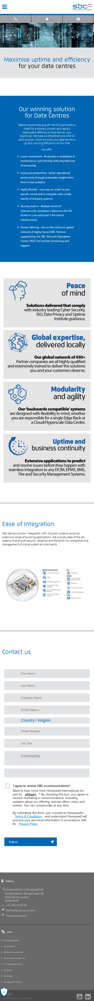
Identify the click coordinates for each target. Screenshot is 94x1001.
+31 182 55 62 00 (16, 905)
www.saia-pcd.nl (16, 916)
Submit (13, 842)
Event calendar (11, 940)
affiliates (30, 794)
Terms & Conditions (28, 816)
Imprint (8, 970)
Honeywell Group (13, 981)
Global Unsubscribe (13, 952)
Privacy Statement (13, 964)
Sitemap (8, 975)
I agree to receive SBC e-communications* (41, 786)
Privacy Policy (28, 824)
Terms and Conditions (14, 958)
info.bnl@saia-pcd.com (20, 910)
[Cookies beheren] (4, 992)
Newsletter (9, 946)
